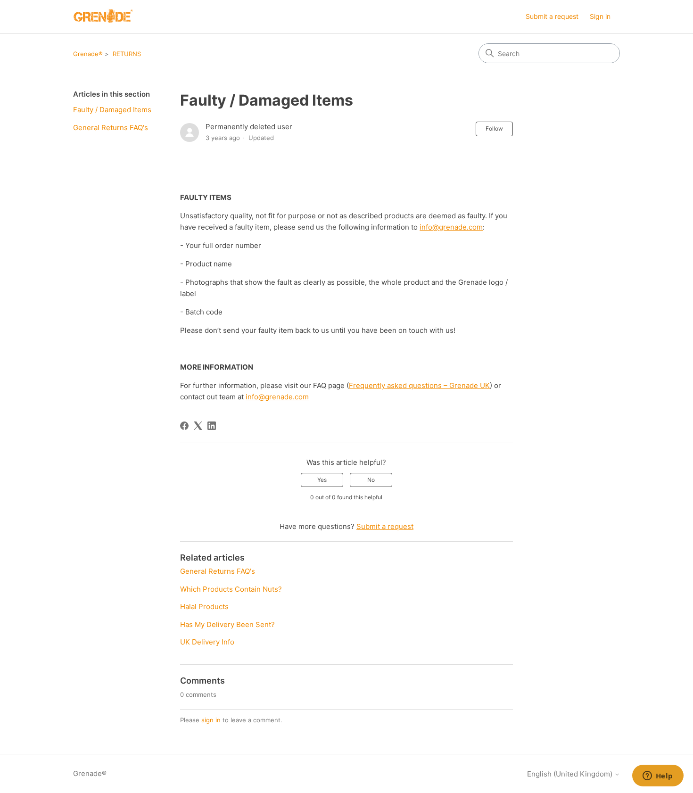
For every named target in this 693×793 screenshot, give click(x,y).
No (371, 479)
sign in (211, 720)
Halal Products (204, 606)
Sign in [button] (600, 16)
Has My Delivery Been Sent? (227, 624)
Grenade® (88, 54)
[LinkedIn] (211, 425)
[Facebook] (184, 425)
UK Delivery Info (207, 641)
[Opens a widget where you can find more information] (658, 776)
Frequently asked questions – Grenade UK (419, 385)
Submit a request (552, 16)
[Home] (103, 16)
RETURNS (127, 54)
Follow (494, 128)
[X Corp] (198, 425)
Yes (322, 479)
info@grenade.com (451, 227)
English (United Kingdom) (570, 774)
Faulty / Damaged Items (112, 109)
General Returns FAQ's (110, 127)
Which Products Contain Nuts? (231, 589)
